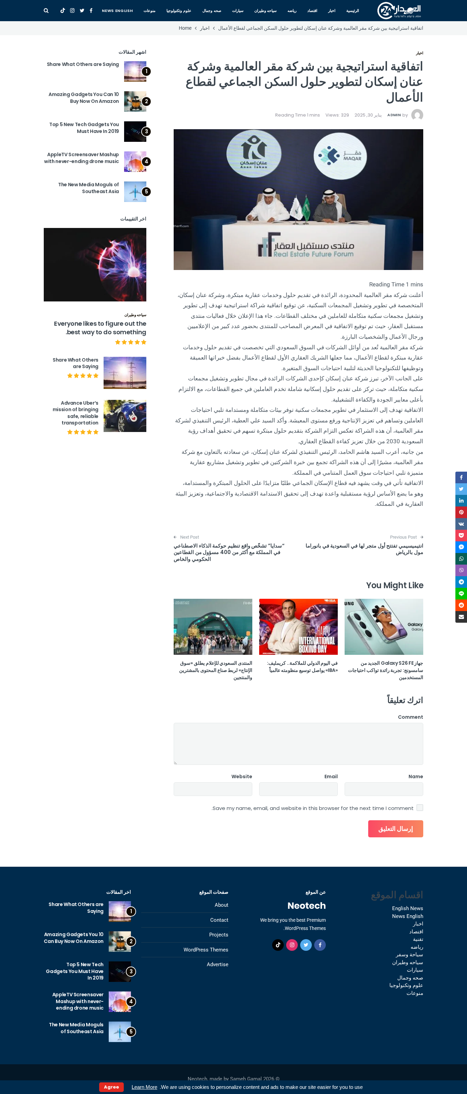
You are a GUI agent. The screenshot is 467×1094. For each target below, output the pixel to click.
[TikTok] (63, 10)
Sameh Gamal (246, 1079)
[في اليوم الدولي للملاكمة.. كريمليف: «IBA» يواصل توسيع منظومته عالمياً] (298, 627)
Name (416, 776)
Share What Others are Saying (83, 64)
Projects (218, 935)
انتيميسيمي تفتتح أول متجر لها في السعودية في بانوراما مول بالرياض (364, 549)
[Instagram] (72, 10)
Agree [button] (111, 1087)
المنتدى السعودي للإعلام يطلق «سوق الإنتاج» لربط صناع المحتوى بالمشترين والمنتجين (215, 670)
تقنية (418, 939)
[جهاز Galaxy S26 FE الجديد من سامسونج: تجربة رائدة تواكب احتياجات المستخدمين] (384, 627)
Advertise (217, 964)
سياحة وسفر (409, 954)
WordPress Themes (206, 950)
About (221, 905)
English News (407, 908)
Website (241, 776)
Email (331, 776)
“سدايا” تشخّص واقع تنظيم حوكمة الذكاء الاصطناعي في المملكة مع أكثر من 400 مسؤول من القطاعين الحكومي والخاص (229, 552)
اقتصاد (312, 10)
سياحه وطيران (265, 10)
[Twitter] (82, 10)
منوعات (150, 10)
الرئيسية (352, 10)
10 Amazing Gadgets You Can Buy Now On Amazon (84, 98)
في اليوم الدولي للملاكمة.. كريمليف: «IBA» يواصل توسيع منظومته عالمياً (302, 667)
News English (117, 10)
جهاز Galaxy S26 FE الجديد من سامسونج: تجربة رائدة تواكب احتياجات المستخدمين (385, 670)
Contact (219, 920)
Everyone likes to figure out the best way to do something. (100, 327)
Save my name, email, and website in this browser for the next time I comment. (313, 808)
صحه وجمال (211, 10)
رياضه (292, 10)
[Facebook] (91, 10)
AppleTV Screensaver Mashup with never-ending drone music (81, 158)
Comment (410, 717)
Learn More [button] (144, 1087)
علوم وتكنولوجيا (178, 10)
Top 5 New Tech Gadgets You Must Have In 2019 (84, 128)
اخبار (331, 10)
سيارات (237, 10)
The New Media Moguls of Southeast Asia (88, 188)
